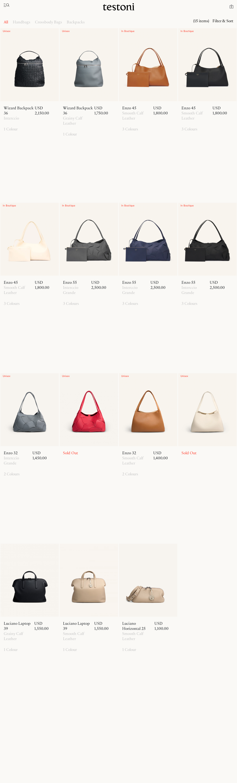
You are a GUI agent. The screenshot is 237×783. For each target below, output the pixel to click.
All (6, 22)
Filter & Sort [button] (222, 20)
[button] (231, 6)
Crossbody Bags (48, 22)
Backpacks (76, 22)
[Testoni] (118, 7)
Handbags (21, 22)
